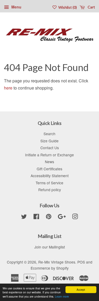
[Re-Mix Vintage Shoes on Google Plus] (62, 217)
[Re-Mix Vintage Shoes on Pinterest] (48, 217)
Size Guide (49, 140)
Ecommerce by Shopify (50, 268)
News (49, 161)
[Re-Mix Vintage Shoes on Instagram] (75, 217)
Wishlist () (67, 7)
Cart (91, 7)
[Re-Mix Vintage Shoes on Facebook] (36, 217)
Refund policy (49, 189)
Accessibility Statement (50, 175)
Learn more (62, 296)
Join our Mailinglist (49, 247)
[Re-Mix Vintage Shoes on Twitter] (24, 217)
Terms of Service (49, 182)
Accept (81, 289)
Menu (15, 7)
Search (49, 133)
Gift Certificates (49, 168)
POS (81, 262)
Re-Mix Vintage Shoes (56, 262)
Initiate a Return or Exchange (49, 154)
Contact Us (49, 147)
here (8, 88)
